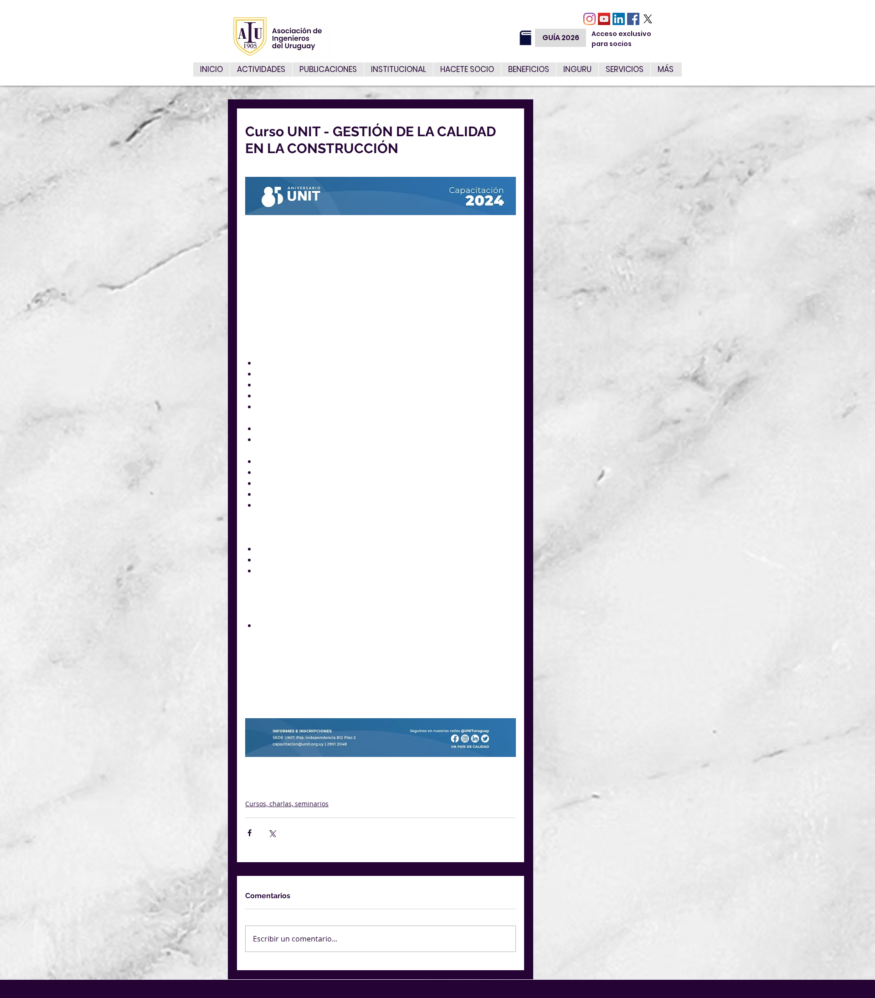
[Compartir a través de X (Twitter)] (272, 832)
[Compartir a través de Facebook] (249, 832)
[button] (624, 69)
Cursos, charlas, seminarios (287, 803)
